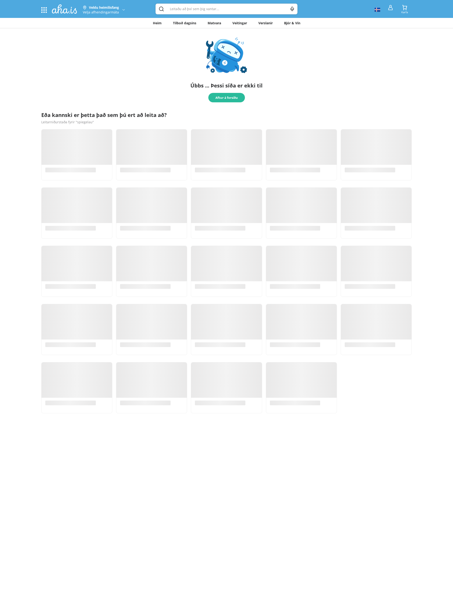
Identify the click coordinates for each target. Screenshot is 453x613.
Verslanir (265, 23)
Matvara (214, 23)
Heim (157, 23)
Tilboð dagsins (184, 23)
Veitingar (239, 23)
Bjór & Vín (292, 23)
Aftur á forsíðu (226, 97)
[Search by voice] (292, 9)
